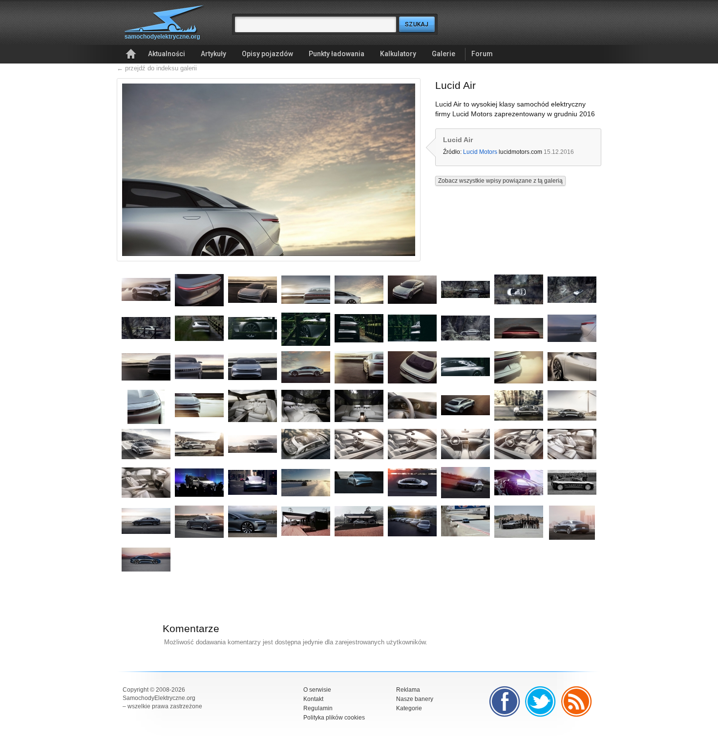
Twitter (540, 701)
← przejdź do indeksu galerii (157, 68)
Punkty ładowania (336, 54)
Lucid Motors (480, 151)
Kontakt (313, 699)
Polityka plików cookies (334, 717)
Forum (482, 54)
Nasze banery (414, 699)
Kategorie (409, 708)
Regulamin (318, 708)
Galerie (443, 54)
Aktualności (166, 54)
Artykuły (213, 54)
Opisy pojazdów (267, 54)
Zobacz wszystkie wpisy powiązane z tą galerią (500, 180)
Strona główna (131, 54)
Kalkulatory (398, 54)
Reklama (408, 689)
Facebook (504, 701)
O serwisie (317, 689)
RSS (576, 701)
